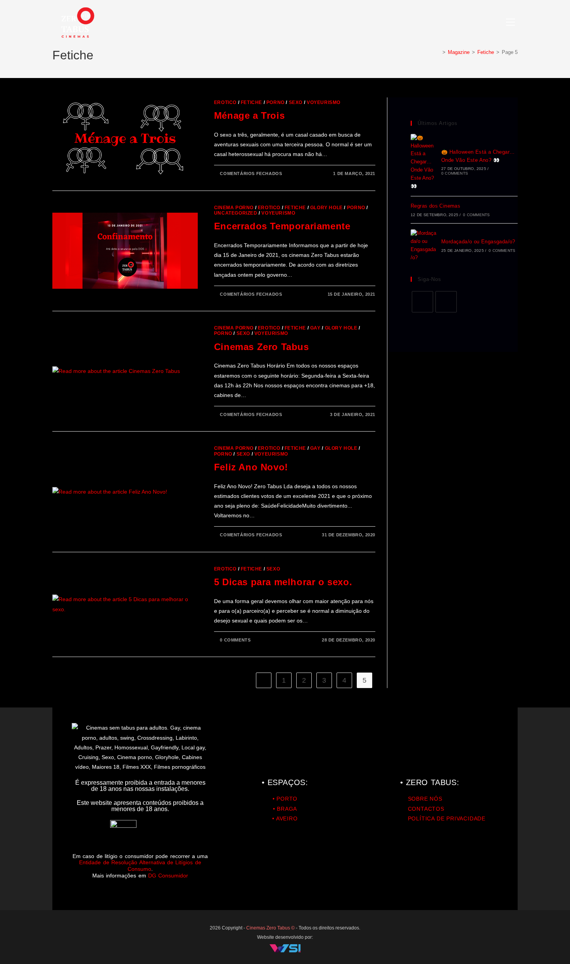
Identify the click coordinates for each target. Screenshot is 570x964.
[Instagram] (446, 301)
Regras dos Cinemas (435, 206)
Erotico (225, 102)
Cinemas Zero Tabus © (271, 928)
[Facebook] (422, 301)
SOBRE (418, 799)
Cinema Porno (234, 207)
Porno (275, 102)
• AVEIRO (284, 818)
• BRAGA (285, 809)
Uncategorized (235, 213)
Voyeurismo (323, 102)
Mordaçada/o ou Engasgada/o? (478, 241)
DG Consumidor (168, 875)
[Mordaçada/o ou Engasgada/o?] (424, 245)
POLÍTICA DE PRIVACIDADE (446, 818)
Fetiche (251, 102)
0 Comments (235, 640)
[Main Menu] (510, 22)
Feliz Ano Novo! (251, 467)
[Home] (438, 52)
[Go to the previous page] (263, 680)
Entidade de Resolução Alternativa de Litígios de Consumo (140, 865)
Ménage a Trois (249, 115)
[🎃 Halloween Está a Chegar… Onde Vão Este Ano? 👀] (424, 162)
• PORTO (285, 799)
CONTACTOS (426, 809)
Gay (315, 328)
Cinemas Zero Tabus (261, 347)
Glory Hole (326, 207)
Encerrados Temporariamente (282, 226)
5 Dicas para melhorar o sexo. (283, 582)
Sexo (295, 102)
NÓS (435, 799)
